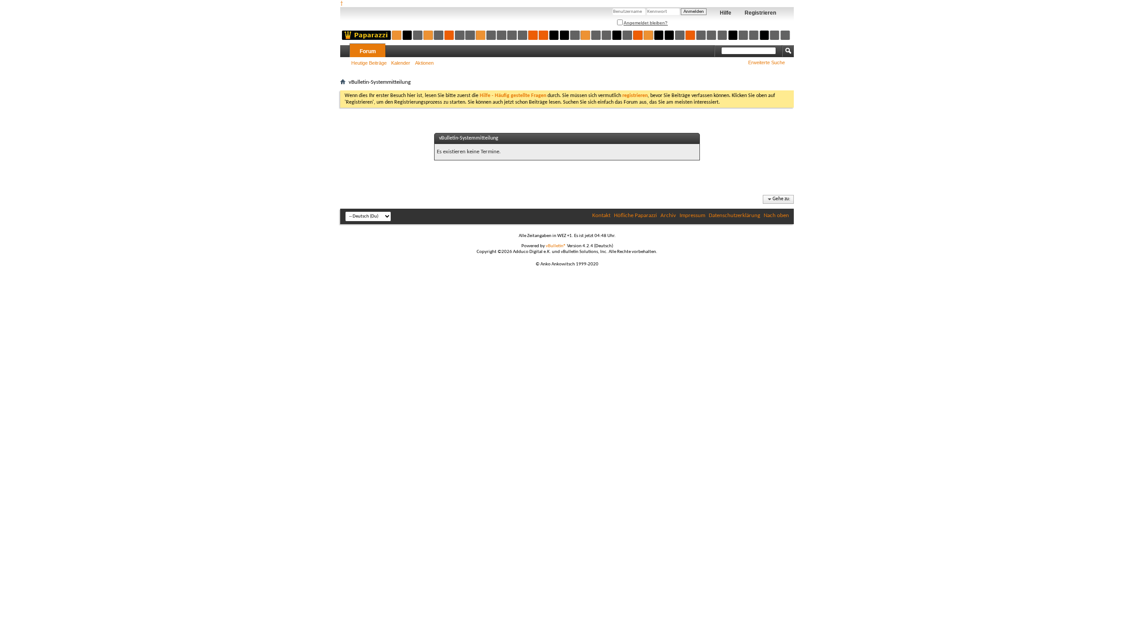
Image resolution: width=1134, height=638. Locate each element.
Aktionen (424, 63)
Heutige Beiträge (369, 63)
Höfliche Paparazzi (635, 215)
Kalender (400, 63)
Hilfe (725, 13)
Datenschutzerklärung (734, 215)
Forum (368, 51)
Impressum (692, 215)
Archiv (668, 215)
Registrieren (760, 13)
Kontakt (601, 215)
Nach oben (776, 215)
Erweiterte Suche (766, 62)
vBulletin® (556, 246)
